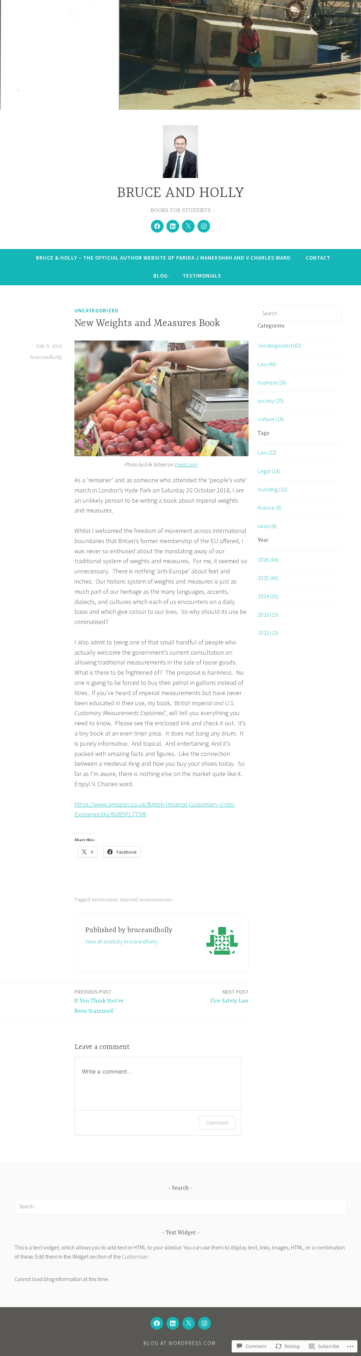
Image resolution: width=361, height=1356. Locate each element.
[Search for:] (300, 313)
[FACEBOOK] (156, 1323)
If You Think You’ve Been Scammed (98, 1001)
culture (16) (271, 418)
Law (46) (267, 364)
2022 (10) (268, 632)
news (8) (267, 525)
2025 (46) (268, 577)
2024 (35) (268, 596)
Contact (318, 257)
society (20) (271, 400)
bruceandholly (46, 357)
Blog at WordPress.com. (180, 1343)
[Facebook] (157, 226)
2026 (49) (268, 559)
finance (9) (269, 507)
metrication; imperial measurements (132, 900)
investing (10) (272, 489)
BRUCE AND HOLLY (180, 193)
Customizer (135, 1256)
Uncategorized (96, 310)
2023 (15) (268, 614)
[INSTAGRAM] (204, 1323)
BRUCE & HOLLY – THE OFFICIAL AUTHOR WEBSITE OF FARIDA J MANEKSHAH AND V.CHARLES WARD (163, 257)
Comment (217, 1123)
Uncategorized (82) (279, 345)
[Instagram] (203, 226)
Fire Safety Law (229, 996)
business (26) (272, 382)
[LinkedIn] (172, 226)
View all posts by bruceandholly (121, 941)
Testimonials (202, 275)
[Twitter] (188, 226)
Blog (160, 275)
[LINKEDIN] (172, 1323)
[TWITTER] (188, 1323)
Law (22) (267, 452)
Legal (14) (269, 471)
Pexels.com (186, 464)
